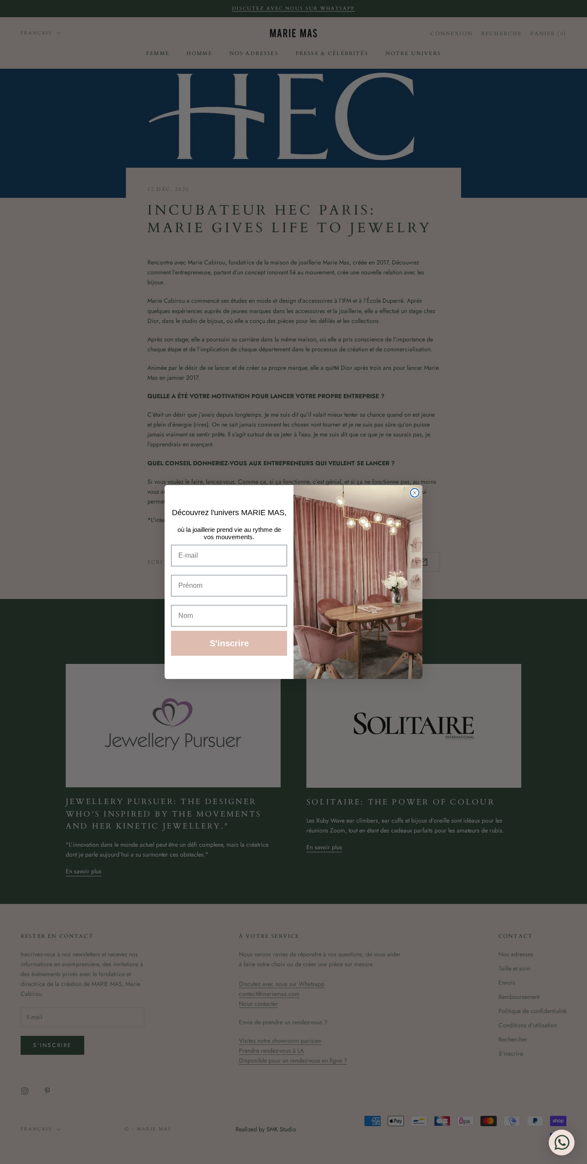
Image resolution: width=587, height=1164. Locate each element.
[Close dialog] (414, 492)
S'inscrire (229, 643)
